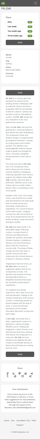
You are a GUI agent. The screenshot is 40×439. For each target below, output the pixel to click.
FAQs (34, 420)
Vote (20, 42)
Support (20, 425)
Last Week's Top (23, 420)
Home (6, 420)
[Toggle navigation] (35, 3)
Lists (13, 420)
